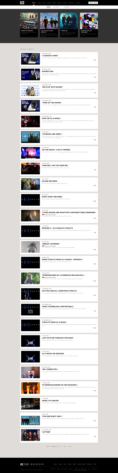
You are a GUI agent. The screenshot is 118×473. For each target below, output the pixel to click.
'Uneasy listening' (51, 244)
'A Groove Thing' (50, 56)
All (48, 7)
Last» (70, 446)
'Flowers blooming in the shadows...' (60, 385)
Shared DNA (47, 71)
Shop (95, 464)
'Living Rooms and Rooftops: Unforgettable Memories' (69, 212)
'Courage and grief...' (52, 134)
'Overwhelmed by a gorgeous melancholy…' (63, 275)
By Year (66, 7)
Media (69, 464)
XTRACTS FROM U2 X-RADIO (54, 322)
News (55, 464)
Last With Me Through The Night (57, 338)
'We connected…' (50, 369)
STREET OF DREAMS (27, 30)
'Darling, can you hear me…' (55, 165)
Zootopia (89, 464)
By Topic (56, 7)
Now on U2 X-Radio (51, 118)
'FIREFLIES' (64, 30)
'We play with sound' (52, 87)
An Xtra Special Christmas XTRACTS (59, 291)
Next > (65, 446)
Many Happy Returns (52, 197)
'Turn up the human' (51, 103)
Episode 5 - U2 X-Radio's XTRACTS (57, 228)
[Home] (22, 2)
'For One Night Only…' (52, 416)
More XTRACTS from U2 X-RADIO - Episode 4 (62, 259)
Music (64, 464)
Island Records (49, 181)
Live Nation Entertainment (37, 469)
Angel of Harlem (50, 401)
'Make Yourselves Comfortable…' (58, 306)
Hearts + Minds (81, 464)
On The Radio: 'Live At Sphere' (56, 150)
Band (74, 464)
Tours (60, 464)
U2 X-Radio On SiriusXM (53, 354)
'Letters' (46, 432)
